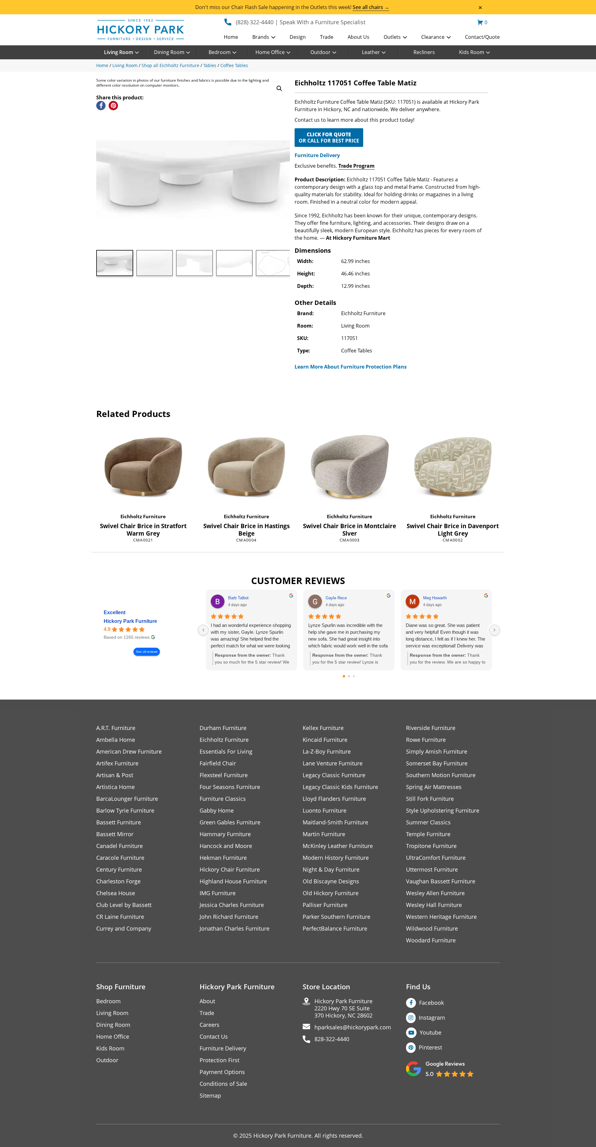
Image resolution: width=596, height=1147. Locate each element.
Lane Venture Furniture (333, 763)
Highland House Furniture (233, 881)
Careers (209, 1024)
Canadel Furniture (119, 846)
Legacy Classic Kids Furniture (340, 787)
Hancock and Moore (226, 846)
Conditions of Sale (223, 1083)
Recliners (424, 52)
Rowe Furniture (426, 739)
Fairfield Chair (218, 763)
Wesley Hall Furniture (434, 905)
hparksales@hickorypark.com (352, 1027)
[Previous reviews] (203, 630)
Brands (260, 37)
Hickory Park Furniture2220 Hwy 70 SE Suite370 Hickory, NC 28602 (343, 1008)
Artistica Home (115, 787)
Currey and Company (123, 928)
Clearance (433, 37)
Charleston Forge (118, 881)
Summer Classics (428, 822)
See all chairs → (371, 7)
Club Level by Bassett (123, 905)
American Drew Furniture (129, 751)
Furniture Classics (223, 798)
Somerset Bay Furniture (436, 763)
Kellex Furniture (323, 728)
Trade (326, 37)
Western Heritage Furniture (441, 916)
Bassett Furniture (118, 822)
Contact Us (214, 1036)
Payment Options (222, 1072)
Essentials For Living (226, 751)
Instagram (432, 1017)
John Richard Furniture (229, 916)
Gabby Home (217, 810)
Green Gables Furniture (230, 822)
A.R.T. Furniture (115, 728)
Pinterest (430, 1047)
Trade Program (356, 165)
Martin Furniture (324, 834)
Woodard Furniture (431, 940)
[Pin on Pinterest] (113, 105)
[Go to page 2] (354, 676)
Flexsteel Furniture (224, 775)
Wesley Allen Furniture (435, 893)
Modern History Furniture (336, 857)
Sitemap (210, 1095)
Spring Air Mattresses (434, 787)
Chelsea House (115, 893)
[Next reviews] (494, 630)
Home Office (270, 52)
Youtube (430, 1032)
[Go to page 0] (344, 676)
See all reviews (146, 651)
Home (231, 37)
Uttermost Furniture (432, 869)
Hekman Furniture (223, 857)
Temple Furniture (428, 834)
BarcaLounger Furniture (127, 798)
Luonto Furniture (324, 810)
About (207, 1001)
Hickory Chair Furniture (230, 869)
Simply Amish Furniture (436, 751)
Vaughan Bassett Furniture (440, 881)
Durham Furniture (223, 728)
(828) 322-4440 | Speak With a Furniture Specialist (300, 22)
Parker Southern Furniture (336, 916)
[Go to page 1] (349, 676)
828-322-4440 (331, 1039)
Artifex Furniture (117, 763)
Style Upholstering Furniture (442, 810)
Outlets (392, 37)
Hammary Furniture (225, 834)
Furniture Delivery (317, 155)
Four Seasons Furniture (230, 787)
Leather (371, 52)
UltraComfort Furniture (436, 857)
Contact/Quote (482, 37)
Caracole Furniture (120, 857)
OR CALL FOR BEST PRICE (329, 137)
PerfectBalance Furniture (335, 928)
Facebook (431, 1002)
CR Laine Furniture (120, 916)
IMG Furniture (218, 893)
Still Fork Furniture (430, 798)
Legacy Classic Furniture (334, 775)
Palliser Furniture (325, 905)
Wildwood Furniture (432, 928)
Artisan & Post (114, 775)
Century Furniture (119, 869)
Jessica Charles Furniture (232, 905)
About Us (358, 37)
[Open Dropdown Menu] (273, 37)
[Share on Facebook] (101, 105)
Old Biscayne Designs (331, 881)
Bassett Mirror (114, 834)
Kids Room (471, 52)
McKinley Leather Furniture (338, 846)
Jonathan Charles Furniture (234, 928)
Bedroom (220, 52)
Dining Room (169, 52)
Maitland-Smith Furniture (335, 822)
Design (298, 37)
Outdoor (320, 52)
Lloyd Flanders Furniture (334, 798)
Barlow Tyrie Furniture (125, 810)
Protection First (219, 1060)
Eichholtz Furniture (143, 516)
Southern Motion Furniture (441, 775)
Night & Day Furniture (331, 869)
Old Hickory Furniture (331, 893)
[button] (279, 88)
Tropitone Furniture (431, 846)
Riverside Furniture (430, 728)
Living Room (118, 52)
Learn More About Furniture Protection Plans (351, 366)
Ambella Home (115, 739)
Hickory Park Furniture (130, 621)
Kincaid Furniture (325, 739)
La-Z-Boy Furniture (327, 751)
